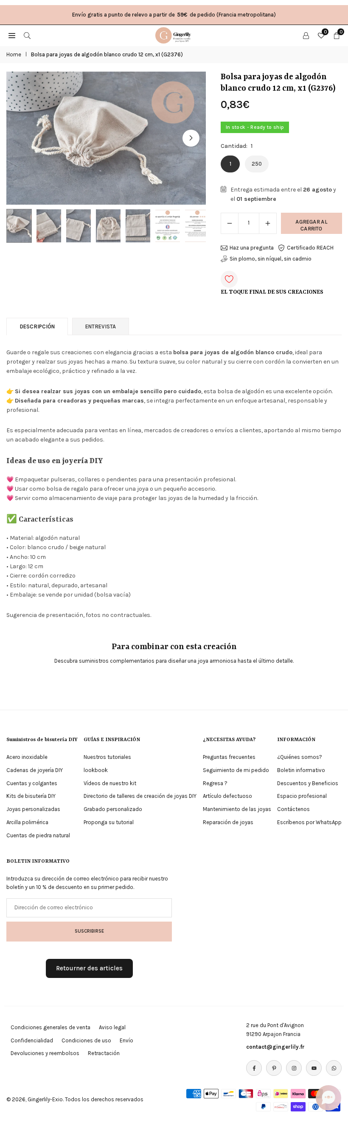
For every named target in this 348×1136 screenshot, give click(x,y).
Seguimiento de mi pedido (236, 770)
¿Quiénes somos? (299, 757)
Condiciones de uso (86, 1040)
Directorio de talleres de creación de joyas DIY (140, 796)
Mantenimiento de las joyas (237, 809)
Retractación (104, 1053)
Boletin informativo (301, 770)
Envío (126, 1040)
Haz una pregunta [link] (252, 247)
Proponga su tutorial (109, 822)
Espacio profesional (302, 796)
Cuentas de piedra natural (38, 835)
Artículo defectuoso (227, 796)
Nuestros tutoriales (107, 757)
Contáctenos (293, 809)
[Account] (306, 35)
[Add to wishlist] (229, 279)
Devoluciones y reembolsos (45, 1053)
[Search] (27, 35)
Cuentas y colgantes (31, 783)
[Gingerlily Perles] (174, 34)
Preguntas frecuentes (229, 757)
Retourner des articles (89, 968)
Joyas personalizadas (33, 809)
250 (257, 164)
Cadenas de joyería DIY (34, 770)
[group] (106, 138)
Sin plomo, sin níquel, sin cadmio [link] (271, 259)
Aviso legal (112, 1027)
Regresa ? (215, 783)
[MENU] (12, 35)
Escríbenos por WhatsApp (309, 822)
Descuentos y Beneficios (307, 783)
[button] (190, 138)
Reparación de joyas (228, 822)
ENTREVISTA (100, 326)
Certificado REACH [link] (310, 247)
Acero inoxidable (27, 757)
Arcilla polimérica (27, 822)
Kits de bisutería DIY (31, 796)
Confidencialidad (32, 1040)
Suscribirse (89, 931)
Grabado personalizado (113, 809)
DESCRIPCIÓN (37, 326)
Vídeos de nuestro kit (110, 783)
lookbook (96, 770)
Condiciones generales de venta (50, 1027)
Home (13, 54)
